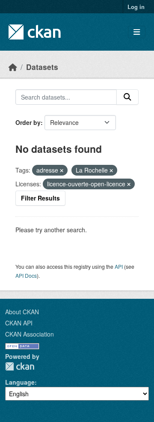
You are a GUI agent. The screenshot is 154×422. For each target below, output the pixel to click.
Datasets (42, 66)
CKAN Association (29, 334)
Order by (28, 122)
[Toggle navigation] (136, 32)
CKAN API (19, 323)
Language (20, 382)
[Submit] (127, 97)
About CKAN (22, 311)
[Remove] (61, 170)
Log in (136, 7)
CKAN (19, 366)
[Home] (13, 66)
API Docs (26, 275)
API (119, 266)
